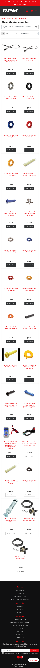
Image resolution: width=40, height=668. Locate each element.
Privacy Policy (20, 631)
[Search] (36, 27)
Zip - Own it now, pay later (20, 625)
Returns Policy (20, 634)
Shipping (20, 628)
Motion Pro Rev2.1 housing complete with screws (11, 481)
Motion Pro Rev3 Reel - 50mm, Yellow (29, 289)
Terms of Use (20, 637)
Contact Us (20, 609)
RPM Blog (20, 612)
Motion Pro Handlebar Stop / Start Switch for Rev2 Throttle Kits (29, 443)
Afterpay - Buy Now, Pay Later (20, 622)
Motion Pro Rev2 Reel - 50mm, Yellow (11, 174)
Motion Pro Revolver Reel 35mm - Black (10, 366)
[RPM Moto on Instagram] (21, 657)
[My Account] (27, 11)
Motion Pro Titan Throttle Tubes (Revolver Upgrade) (29, 405)
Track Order (20, 593)
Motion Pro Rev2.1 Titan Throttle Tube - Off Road (10, 213)
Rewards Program (20, 596)
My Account (20, 590)
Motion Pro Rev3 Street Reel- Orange (11, 327)
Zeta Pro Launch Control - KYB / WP (29, 519)
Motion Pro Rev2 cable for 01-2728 (29, 59)
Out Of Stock (29, 456)
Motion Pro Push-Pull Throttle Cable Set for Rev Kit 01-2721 (11, 60)
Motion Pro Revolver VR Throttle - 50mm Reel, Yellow (29, 366)
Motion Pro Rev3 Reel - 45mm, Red (11, 289)
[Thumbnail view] (3, 33)
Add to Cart (10, 73)
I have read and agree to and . (21, 653)
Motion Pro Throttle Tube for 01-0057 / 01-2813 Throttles (11, 405)
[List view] (7, 33)
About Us (20, 606)
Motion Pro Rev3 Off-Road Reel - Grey (10, 251)
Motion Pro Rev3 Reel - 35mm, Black (29, 481)
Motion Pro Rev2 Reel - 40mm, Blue (11, 136)
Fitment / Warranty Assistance (20, 599)
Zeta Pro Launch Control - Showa (20, 557)
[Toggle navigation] (36, 11)
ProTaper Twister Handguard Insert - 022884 (11, 520)
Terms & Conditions (20, 619)
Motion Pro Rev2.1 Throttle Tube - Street (29, 174)
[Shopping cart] (31, 11)
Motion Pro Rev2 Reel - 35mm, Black (29, 97)
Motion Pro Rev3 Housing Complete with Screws (29, 213)
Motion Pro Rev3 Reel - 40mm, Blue (29, 251)
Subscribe (34, 650)
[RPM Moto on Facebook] (18, 657)
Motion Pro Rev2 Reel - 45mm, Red (29, 136)
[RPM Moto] (10, 11)
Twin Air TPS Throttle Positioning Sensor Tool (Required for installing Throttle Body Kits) (10, 445)
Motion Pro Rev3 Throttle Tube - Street (29, 327)
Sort (16, 34)
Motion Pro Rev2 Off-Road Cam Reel (10, 97)
